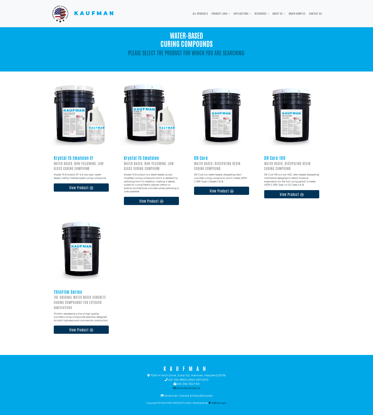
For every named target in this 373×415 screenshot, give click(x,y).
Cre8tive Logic (218, 403)
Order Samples (297, 13)
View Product (79, 187)
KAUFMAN (93, 13)
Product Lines (219, 13)
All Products (200, 13)
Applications (241, 13)
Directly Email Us (188, 388)
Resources (260, 13)
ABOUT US (277, 13)
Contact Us (315, 13)
